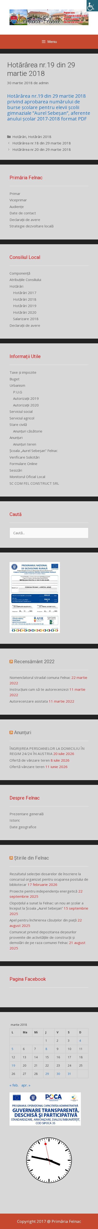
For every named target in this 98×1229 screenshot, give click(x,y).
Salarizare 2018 (26, 318)
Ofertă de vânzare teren (30, 760)
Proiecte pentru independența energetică (43, 891)
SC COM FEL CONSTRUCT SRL (34, 483)
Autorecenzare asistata (29, 701)
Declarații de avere (25, 219)
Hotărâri (19, 136)
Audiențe (17, 206)
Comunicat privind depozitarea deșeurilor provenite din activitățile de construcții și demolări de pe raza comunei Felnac (43, 937)
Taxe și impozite (23, 372)
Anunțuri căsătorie (27, 431)
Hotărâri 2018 (39, 136)
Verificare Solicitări (24, 457)
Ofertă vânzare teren (27, 766)
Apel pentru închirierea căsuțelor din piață (43, 920)
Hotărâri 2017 (24, 292)
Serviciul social (21, 411)
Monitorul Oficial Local (27, 476)
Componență (20, 273)
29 (47, 1074)
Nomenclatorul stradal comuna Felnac (40, 677)
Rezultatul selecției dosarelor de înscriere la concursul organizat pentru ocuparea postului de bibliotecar (49, 879)
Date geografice (23, 826)
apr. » (25, 1085)
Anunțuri (16, 437)
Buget (15, 379)
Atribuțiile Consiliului (25, 279)
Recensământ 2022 (34, 661)
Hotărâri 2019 (24, 305)
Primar (15, 193)
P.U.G (17, 392)
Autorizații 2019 (26, 398)
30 (58, 1074)
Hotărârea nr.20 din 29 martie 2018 (41, 149)
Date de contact (23, 213)
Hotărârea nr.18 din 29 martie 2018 (41, 143)
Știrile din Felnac (31, 858)
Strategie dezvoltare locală (32, 226)
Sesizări (16, 470)
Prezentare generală (27, 813)
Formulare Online (23, 463)
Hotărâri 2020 (24, 312)
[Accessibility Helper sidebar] (92, 5)
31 (69, 1074)
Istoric (15, 820)
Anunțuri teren (24, 444)
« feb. (14, 1085)
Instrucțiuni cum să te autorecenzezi (39, 689)
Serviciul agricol (22, 418)
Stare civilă (18, 424)
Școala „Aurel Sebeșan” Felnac (34, 450)
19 (13, 1065)
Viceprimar (18, 200)
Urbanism (17, 385)
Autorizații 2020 (26, 405)
